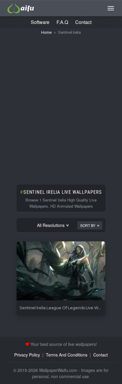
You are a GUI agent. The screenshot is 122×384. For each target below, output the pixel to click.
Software (40, 22)
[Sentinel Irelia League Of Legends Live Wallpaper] (61, 271)
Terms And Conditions (66, 355)
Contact (83, 22)
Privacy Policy (27, 355)
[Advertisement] (61, 107)
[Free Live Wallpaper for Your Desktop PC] (20, 7)
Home (46, 32)
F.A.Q (62, 22)
